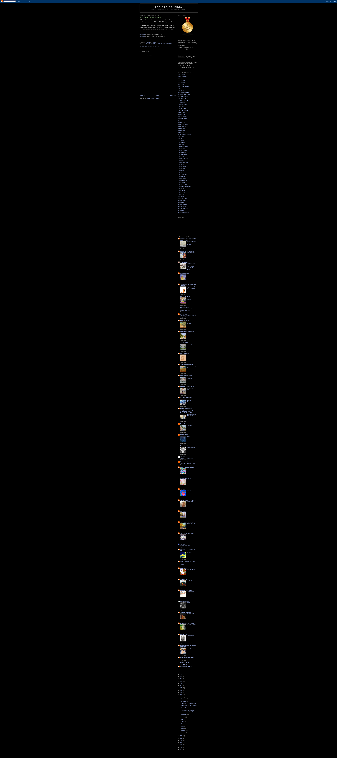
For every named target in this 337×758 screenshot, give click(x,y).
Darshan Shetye (182, 108)
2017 (181, 694)
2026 (181, 674)
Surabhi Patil (181, 190)
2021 (181, 685)
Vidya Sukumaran (182, 204)
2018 (181, 692)
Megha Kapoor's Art (185, 478)
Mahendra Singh (182, 122)
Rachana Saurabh (182, 154)
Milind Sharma (181, 132)
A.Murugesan (181, 74)
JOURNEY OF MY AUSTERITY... (184, 663)
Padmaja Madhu (182, 142)
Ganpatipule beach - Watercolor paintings (191, 243)
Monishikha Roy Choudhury (185, 134)
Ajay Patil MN (181, 80)
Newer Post (142, 95)
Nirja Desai (181, 140)
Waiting (188, 436)
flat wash (151, 43)
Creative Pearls (184, 634)
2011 (181, 745)
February (183, 730)
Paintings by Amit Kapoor (187, 533)
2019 (181, 690)
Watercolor (183, 424)
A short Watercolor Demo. (187, 708)
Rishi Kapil (181, 170)
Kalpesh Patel (181, 114)
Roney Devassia (182, 174)
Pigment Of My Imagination (187, 522)
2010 (181, 747)
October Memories (191, 523)
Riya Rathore (181, 172)
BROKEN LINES (184, 601)
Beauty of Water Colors (186, 590)
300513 (188, 602)
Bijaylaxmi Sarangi (183, 100)
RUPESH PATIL (184, 579)
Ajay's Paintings (184, 353)
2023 (181, 681)
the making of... (184, 445)
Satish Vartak (181, 182)
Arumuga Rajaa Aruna (183, 92)
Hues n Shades (184, 262)
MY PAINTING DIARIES (186, 666)
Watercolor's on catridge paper (188, 703)
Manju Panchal (182, 126)
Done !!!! (189, 490)
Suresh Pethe (181, 192)
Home (157, 95)
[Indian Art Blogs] (187, 35)
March (183, 728)
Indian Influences (184, 320)
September (184, 714)
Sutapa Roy (181, 194)
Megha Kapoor (182, 130)
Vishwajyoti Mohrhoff (183, 212)
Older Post (173, 95)
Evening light (190, 648)
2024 (181, 678)
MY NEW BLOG (183, 659)
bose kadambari (184, 273)
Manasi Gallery (184, 568)
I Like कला (182, 457)
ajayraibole (183, 511)
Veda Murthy (181, 202)
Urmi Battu (181, 196)
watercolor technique (163, 44)
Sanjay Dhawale (182, 178)
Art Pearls (182, 544)
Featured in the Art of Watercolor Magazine (191, 400)
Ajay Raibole (181, 82)
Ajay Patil (180, 78)
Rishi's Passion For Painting (188, 500)
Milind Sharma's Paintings (187, 467)
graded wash (158, 43)
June (182, 721)
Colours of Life (184, 314)
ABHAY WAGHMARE (185, 612)
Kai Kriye (182, 489)
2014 (181, 738)
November (184, 701)
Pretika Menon (182, 152)
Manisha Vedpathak (183, 124)
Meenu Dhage (181, 128)
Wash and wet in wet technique (189, 705)
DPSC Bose (181, 106)
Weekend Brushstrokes (186, 375)
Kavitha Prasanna (182, 118)
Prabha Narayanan (183, 146)
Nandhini (180, 138)
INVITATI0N (189, 580)
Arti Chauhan (181, 90)
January (183, 733)
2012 (181, 742)
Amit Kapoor (181, 84)
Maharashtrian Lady (185, 545)
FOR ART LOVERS (185, 296)
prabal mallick (167, 43)
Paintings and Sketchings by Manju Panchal (188, 239)
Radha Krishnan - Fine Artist (187, 561)
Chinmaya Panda (182, 104)
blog (145, 43)
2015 (181, 736)
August (183, 717)
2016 (181, 697)
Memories (189, 552)
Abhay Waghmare (182, 76)
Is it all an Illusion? (191, 624)
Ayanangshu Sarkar (183, 96)
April (182, 726)
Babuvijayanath (182, 98)
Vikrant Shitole (182, 206)
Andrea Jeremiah (191, 447)
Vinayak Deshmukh (183, 208)
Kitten (188, 355)
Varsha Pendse (182, 200)
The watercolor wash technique (187, 463)
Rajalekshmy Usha (183, 158)
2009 (181, 749)
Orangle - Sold (190, 613)
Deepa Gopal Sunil (183, 110)
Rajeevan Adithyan (183, 162)
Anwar (179, 88)
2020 (181, 688)
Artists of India (168, 7)
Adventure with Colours (186, 462)
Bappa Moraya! (190, 635)
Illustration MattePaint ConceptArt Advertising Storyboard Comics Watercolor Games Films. (187, 410)
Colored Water (184, 342)
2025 (181, 676)
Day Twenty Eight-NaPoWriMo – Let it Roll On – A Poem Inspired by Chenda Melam (191, 266)
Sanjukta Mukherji (182, 180)
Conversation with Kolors (187, 623)
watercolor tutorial (146, 46)
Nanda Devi (181, 136)
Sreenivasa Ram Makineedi (185, 186)
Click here (142, 34)
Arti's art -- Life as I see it (187, 386)
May (182, 723)
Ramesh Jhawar (182, 166)
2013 (181, 740)
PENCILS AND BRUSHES (187, 657)
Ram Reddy (181, 164)
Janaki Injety (181, 112)
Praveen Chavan (182, 150)
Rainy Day (189, 344)
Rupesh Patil (181, 176)
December (184, 699)
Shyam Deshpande (183, 184)
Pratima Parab (181, 148)
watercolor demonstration (148, 44)
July (182, 719)
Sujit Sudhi (181, 188)
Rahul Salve (181, 156)
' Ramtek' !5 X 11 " (191, 425)
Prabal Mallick (181, 144)
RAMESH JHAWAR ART (186, 397)
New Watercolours (191, 333)
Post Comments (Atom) (153, 98)
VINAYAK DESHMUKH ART (187, 331)
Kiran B (180, 120)
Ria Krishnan (181, 168)
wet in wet (156, 46)
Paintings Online (184, 307)
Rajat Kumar (181, 160)
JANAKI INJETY (184, 435)
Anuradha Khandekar (183, 86)
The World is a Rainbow (186, 364)
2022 (181, 683)
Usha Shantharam (182, 198)
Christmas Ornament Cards (186, 458)
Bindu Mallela (181, 102)
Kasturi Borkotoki (182, 116)
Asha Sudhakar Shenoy (184, 94)
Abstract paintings (191, 569)
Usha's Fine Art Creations (187, 251)
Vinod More (181, 210)
